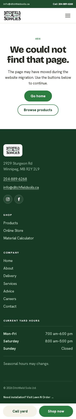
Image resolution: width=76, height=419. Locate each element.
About (8, 268)
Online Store (13, 230)
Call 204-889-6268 (63, 3)
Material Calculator (18, 238)
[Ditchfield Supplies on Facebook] (18, 199)
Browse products (38, 110)
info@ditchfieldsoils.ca (16, 3)
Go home (38, 96)
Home (8, 260)
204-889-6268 (15, 179)
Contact (9, 306)
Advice (8, 291)
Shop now (56, 411)
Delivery (9, 276)
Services (10, 283)
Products (10, 223)
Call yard (20, 411)
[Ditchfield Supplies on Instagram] (7, 199)
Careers (9, 298)
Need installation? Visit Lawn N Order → (28, 397)
